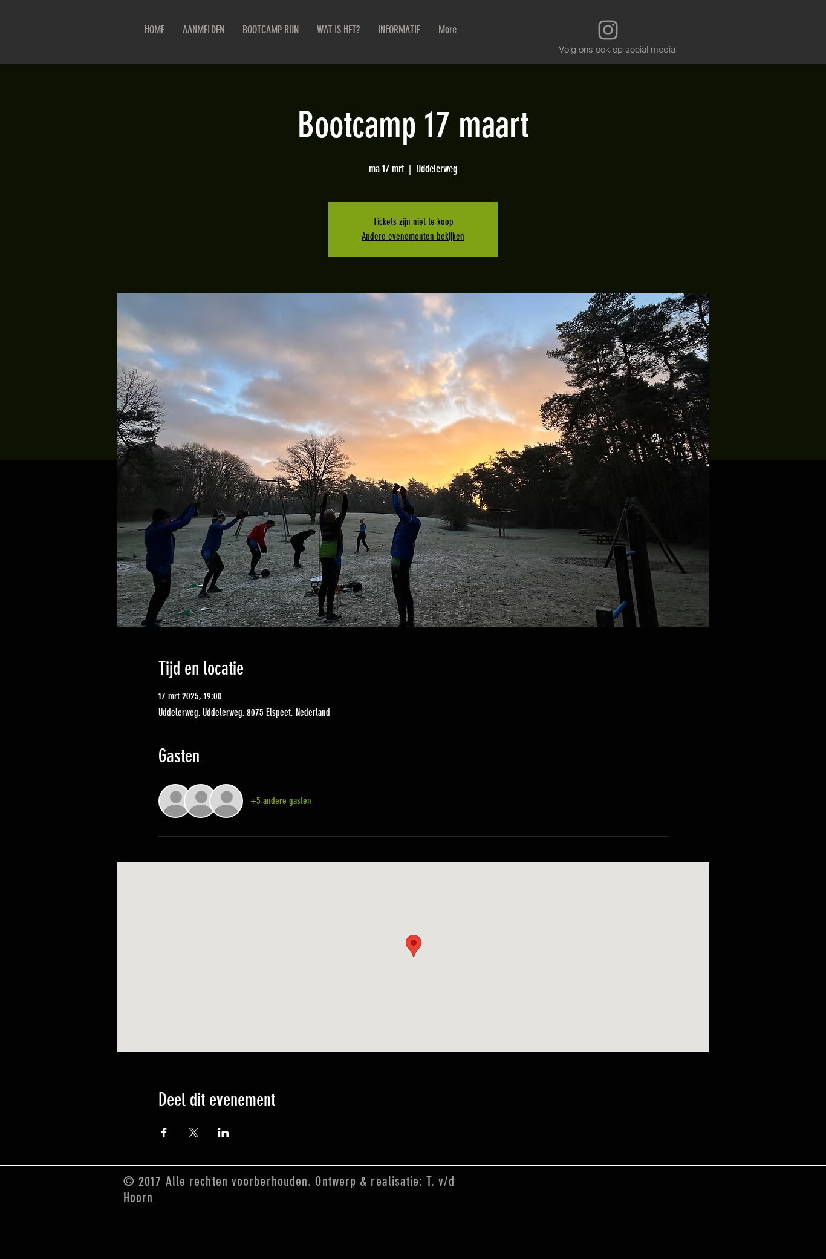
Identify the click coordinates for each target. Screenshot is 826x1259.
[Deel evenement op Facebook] (164, 1132)
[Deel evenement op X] (194, 1132)
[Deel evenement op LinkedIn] (223, 1132)
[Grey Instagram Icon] (608, 30)
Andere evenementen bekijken (413, 236)
